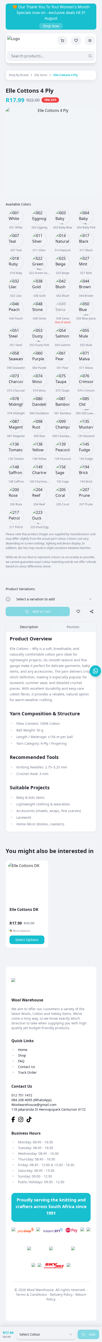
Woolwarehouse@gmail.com (33, 1104)
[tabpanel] (51, 732)
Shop (22, 1055)
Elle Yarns (40, 75)
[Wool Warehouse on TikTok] (30, 1120)
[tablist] (51, 627)
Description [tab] (29, 627)
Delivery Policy (61, 1294)
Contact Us (26, 1066)
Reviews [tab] (73, 627)
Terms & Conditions (31, 1294)
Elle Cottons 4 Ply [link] (65, 75)
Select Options (26, 939)
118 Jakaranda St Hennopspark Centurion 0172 (48, 1109)
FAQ (21, 1061)
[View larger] (16, 217)
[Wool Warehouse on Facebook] (14, 1120)
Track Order (27, 1072)
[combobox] (46, 1334)
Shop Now (51, 26)
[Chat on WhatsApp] (95, 671)
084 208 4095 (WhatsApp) (31, 1100)
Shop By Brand (18, 75)
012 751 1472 (21, 1095)
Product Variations (20, 589)
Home (22, 1049)
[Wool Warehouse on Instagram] (22, 1120)
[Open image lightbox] (51, 153)
